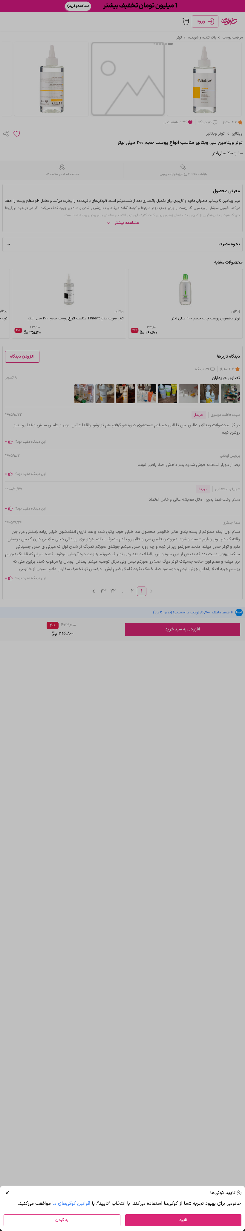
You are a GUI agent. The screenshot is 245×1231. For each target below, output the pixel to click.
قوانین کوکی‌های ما (71, 1203)
